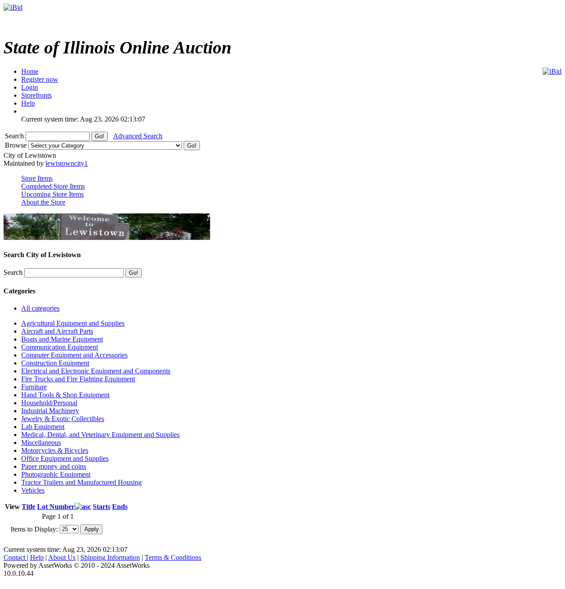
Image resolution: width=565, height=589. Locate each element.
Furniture (34, 387)
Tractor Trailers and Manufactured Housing (81, 482)
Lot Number (56, 506)
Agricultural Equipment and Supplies (72, 323)
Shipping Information (110, 557)
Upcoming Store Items (52, 194)
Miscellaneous (41, 442)
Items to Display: (34, 528)
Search (15, 136)
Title (28, 506)
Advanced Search (137, 136)
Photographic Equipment (55, 474)
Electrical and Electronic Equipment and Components (95, 371)
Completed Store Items (53, 186)
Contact (15, 557)
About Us (61, 557)
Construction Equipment (55, 363)
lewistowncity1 (66, 163)
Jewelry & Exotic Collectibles (62, 418)
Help (37, 557)
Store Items (37, 178)
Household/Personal (49, 403)
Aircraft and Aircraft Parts (57, 331)
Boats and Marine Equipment (62, 339)
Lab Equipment (42, 426)
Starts (101, 506)
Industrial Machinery (50, 410)
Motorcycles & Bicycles (54, 450)
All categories (40, 308)
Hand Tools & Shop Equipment (65, 395)
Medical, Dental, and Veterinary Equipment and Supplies (100, 434)
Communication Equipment (59, 347)
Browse (16, 145)
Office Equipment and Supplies (65, 458)
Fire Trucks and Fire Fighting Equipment (78, 379)
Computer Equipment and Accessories (74, 355)
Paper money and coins (53, 466)
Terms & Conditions (173, 557)
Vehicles (33, 490)
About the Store (43, 202)
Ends (120, 506)
